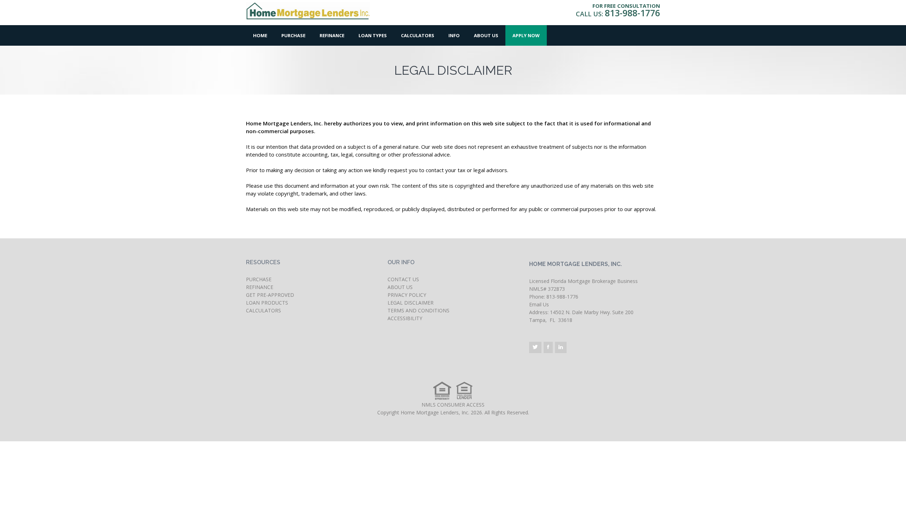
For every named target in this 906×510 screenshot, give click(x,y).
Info (454, 35)
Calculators (417, 35)
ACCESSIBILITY (405, 318)
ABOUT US (400, 287)
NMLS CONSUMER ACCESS (453, 404)
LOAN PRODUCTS (267, 302)
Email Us (539, 304)
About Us (486, 35)
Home (260, 35)
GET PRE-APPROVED (270, 294)
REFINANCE (259, 287)
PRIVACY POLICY (407, 294)
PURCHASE (258, 279)
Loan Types (373, 35)
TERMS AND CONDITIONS (418, 310)
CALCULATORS (263, 310)
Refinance (332, 35)
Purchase (293, 35)
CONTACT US (403, 279)
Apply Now (526, 35)
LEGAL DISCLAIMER (411, 302)
